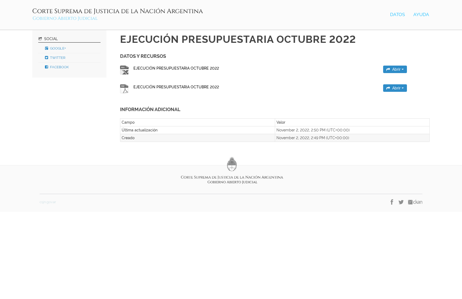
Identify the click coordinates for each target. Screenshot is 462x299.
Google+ (57, 48)
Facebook (59, 67)
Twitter (57, 58)
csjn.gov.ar (48, 202)
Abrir (396, 69)
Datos (397, 14)
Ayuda (421, 14)
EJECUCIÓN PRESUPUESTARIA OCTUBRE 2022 (176, 68)
